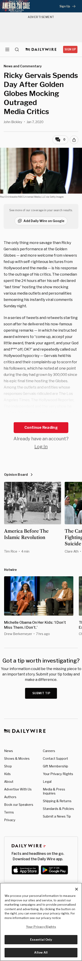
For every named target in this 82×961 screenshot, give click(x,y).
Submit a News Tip (57, 816)
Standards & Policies (58, 809)
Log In (41, 446)
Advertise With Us (18, 789)
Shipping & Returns (57, 801)
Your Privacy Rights (58, 774)
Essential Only (41, 939)
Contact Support (55, 758)
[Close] (77, 889)
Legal (47, 781)
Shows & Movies (17, 758)
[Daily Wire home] (41, 49)
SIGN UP (70, 49)
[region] (41, 922)
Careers (49, 751)
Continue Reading (41, 427)
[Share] (74, 140)
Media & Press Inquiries (54, 791)
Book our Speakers (18, 804)
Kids (7, 774)
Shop (8, 766)
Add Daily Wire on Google (43, 221)
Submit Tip (41, 693)
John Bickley (13, 122)
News (8, 751)
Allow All (41, 952)
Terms (9, 812)
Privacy (9, 820)
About (8, 781)
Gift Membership (55, 766)
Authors (10, 797)
